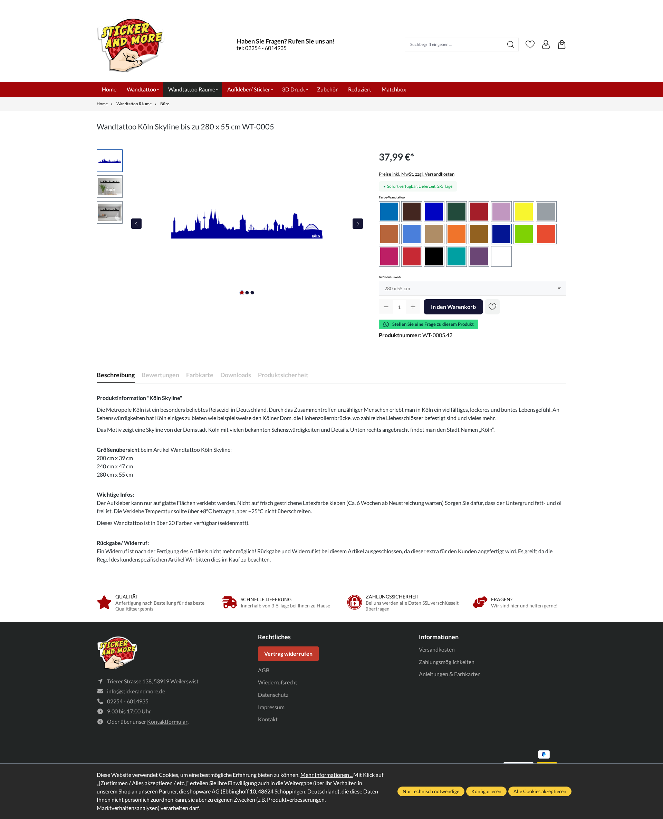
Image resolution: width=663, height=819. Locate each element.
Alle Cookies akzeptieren (539, 791)
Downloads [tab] (235, 375)
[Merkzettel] (530, 44)
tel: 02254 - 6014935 (262, 48)
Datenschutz (273, 694)
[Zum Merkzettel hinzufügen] (492, 306)
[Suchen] (511, 44)
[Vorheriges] (136, 223)
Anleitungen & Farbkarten (450, 674)
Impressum (271, 707)
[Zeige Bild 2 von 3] (247, 292)
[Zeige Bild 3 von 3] (252, 292)
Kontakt (268, 719)
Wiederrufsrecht (277, 682)
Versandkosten (437, 649)
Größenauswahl (390, 277)
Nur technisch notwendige (431, 791)
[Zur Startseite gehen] (131, 44)
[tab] (116, 375)
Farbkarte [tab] (199, 375)
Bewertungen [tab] (160, 375)
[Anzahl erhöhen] (413, 307)
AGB (263, 670)
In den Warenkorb (453, 306)
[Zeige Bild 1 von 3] (241, 292)
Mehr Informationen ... (326, 774)
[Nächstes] (358, 223)
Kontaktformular (167, 721)
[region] (231, 223)
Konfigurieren (486, 791)
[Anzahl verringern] (386, 307)
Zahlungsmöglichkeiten (446, 662)
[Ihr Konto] (545, 44)
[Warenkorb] (561, 44)
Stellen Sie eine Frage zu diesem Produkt (433, 324)
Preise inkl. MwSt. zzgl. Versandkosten (416, 174)
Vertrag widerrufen (288, 653)
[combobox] (454, 44)
